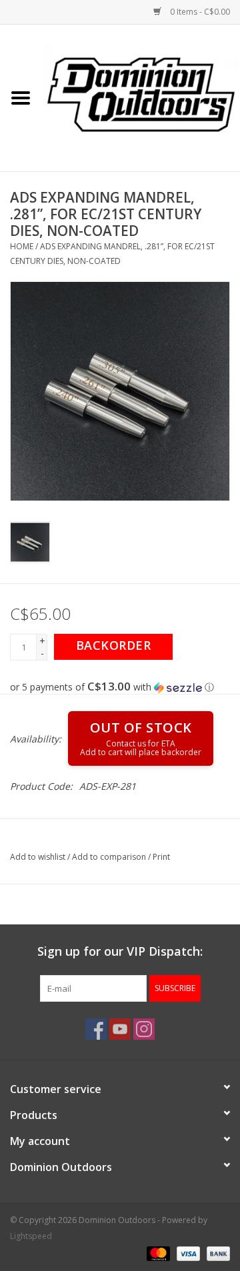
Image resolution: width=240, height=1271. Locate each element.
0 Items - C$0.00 (199, 11)
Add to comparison (110, 856)
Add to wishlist (37, 856)
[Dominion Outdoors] (140, 93)
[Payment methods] (157, 1252)
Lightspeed (31, 1236)
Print (161, 856)
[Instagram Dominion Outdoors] (144, 1029)
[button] (120, 687)
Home (21, 246)
